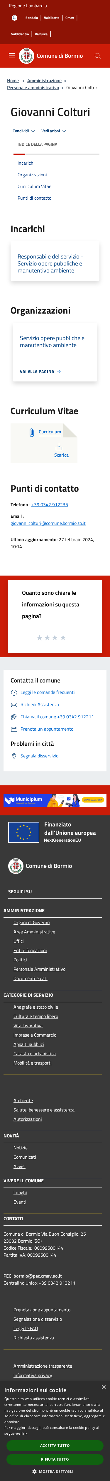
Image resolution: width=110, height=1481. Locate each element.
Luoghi (20, 1192)
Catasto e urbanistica (34, 1053)
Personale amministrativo (33, 87)
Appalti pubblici (28, 1044)
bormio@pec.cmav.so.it (37, 1275)
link (24, 1433)
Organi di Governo (31, 922)
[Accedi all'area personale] (14, 18)
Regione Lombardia (28, 5)
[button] (55, 1471)
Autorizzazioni (27, 1119)
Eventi (19, 1201)
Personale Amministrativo (39, 968)
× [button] (103, 1387)
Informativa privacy (32, 1375)
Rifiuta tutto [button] (55, 1459)
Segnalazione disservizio (37, 1318)
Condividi (21, 131)
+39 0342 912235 (49, 504)
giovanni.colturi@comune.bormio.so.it (48, 523)
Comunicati (24, 1156)
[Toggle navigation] (11, 55)
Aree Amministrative (34, 931)
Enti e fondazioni (30, 950)
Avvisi (19, 1166)
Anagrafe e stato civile (35, 1006)
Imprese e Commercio (34, 1034)
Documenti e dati (30, 978)
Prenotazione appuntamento (41, 1309)
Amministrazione (44, 80)
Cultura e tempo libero (35, 1016)
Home (13, 80)
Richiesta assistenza (33, 1337)
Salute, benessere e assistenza (44, 1109)
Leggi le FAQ (25, 1328)
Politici (20, 959)
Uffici (18, 941)
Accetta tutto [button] (55, 1445)
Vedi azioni (51, 131)
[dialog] (55, 1431)
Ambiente (23, 1100)
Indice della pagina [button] (37, 144)
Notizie (20, 1147)
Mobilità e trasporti (32, 1062)
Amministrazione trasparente (42, 1365)
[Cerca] (97, 55)
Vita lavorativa (28, 1025)
